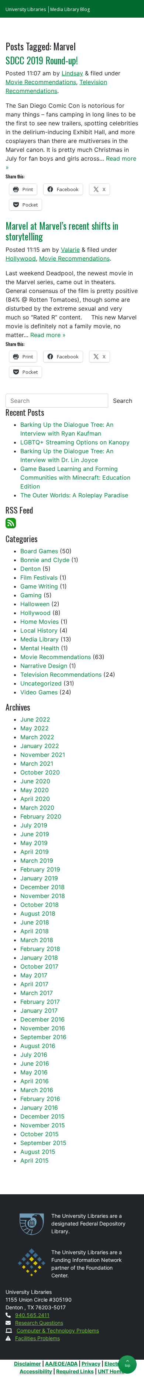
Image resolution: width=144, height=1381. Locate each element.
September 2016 (43, 1037)
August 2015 (37, 1151)
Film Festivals (39, 577)
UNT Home (111, 1371)
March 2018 (36, 940)
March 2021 (36, 763)
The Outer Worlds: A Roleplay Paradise (74, 495)
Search (122, 400)
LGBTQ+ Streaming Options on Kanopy (75, 442)
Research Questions (39, 1323)
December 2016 (42, 1019)
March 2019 (36, 860)
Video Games (39, 692)
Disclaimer (27, 1363)
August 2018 (37, 913)
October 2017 (39, 966)
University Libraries (26, 9)
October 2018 (39, 904)
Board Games (39, 551)
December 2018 (42, 887)
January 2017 (39, 1010)
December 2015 (42, 1116)
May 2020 (34, 790)
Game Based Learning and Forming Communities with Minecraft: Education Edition (75, 477)
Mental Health (39, 648)
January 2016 (39, 1107)
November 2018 (42, 895)
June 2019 (34, 834)
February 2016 (40, 1098)
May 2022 (34, 728)
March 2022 (37, 737)
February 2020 (40, 816)
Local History (39, 630)
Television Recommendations (61, 674)
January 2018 (39, 957)
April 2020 (35, 798)
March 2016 (36, 1090)
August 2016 (37, 1045)
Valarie (70, 249)
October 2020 (40, 772)
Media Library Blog (70, 9)
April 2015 (34, 1160)
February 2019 (40, 869)
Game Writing (39, 586)
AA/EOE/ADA (61, 1363)
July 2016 (33, 1054)
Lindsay (72, 73)
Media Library (39, 639)
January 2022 (39, 745)
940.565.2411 (32, 1315)
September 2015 (43, 1142)
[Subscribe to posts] (11, 522)
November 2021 (42, 754)
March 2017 (36, 993)
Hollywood (21, 258)
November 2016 (42, 1028)
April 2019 (34, 851)
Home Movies (39, 621)
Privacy (91, 1363)
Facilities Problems (37, 1338)
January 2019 (39, 878)
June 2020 (35, 781)
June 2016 (34, 1063)
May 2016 (34, 1072)
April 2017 (34, 984)
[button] (127, 1364)
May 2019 (34, 843)
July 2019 (33, 825)
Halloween (34, 604)
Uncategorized (41, 683)
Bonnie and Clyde (44, 560)
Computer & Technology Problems (58, 1330)
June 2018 (34, 922)
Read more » (48, 335)
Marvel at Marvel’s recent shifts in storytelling (62, 231)
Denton (30, 568)
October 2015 (39, 1134)
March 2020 (37, 807)
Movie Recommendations (41, 82)
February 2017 (40, 1001)
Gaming (31, 595)
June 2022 (35, 719)
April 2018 (34, 931)
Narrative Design (43, 665)
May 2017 (33, 975)
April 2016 (34, 1081)
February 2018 (40, 948)
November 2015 (42, 1125)
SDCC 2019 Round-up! (42, 60)
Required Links (75, 1371)
